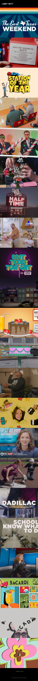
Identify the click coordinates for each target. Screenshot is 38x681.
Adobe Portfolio (22, 677)
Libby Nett (7, 4)
